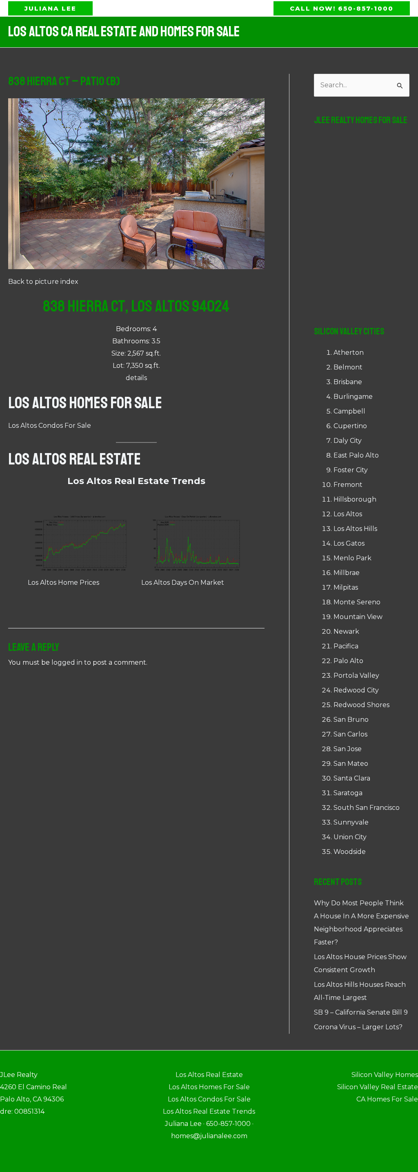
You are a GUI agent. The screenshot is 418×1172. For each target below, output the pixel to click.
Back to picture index (43, 281)
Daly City (348, 440)
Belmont (348, 367)
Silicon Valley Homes (384, 1075)
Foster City (351, 470)
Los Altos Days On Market (182, 582)
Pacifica (346, 646)
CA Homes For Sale (387, 1099)
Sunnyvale (351, 822)
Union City (350, 837)
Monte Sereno (357, 602)
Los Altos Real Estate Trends (136, 480)
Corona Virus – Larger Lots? (358, 1027)
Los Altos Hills (355, 529)
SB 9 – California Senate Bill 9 (361, 1012)
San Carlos (350, 734)
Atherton (349, 352)
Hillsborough (355, 499)
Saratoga (348, 793)
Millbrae (347, 573)
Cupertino (350, 426)
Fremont (348, 485)
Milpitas (346, 587)
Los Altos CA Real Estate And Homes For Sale (124, 32)
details (136, 378)
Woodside (350, 852)
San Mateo (351, 763)
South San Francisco (367, 808)
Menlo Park (352, 558)
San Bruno (351, 719)
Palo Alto (348, 661)
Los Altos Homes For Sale (85, 403)
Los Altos (348, 514)
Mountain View (358, 617)
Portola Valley (356, 675)
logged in (66, 662)
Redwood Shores (361, 705)
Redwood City (356, 690)
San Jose (348, 749)
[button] (50, 8)
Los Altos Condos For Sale (49, 425)
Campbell (349, 411)
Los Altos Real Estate (74, 459)
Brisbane (348, 382)
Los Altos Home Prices (63, 582)
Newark (346, 631)
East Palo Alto (356, 455)
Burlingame (353, 396)
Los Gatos (349, 543)
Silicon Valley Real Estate (377, 1087)
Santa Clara (352, 778)
